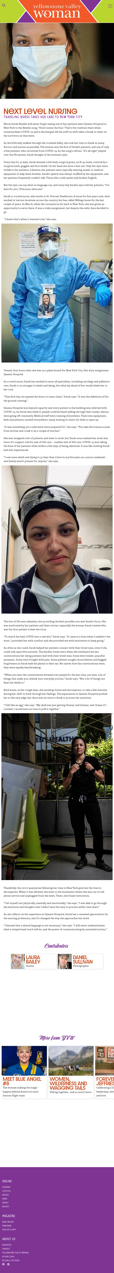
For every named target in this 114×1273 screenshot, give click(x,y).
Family (5, 1202)
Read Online (8, 1221)
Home (4, 1198)
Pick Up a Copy (9, 1229)
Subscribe (6, 1225)
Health (5, 1195)
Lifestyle (6, 1191)
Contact (6, 1248)
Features (6, 1187)
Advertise (6, 1245)
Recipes (5, 1206)
